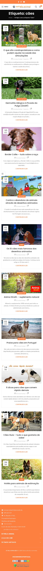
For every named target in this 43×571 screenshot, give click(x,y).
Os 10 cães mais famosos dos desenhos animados (21, 250)
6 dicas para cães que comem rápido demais (21, 389)
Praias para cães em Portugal (21, 342)
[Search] (36, 7)
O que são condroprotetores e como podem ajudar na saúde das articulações (21, 53)
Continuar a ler (22, 70)
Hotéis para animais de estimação (21, 483)
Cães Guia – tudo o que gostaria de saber (21, 436)
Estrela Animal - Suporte (20, 59)
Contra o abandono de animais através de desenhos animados (22, 201)
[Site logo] (21, 6)
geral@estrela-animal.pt (11, 529)
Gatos (23, 46)
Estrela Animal (20, 158)
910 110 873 (8, 524)
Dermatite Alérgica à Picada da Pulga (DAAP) (21, 104)
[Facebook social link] (18, 1)
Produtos (21, 293)
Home (10, 17)
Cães (19, 46)
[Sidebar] (2, 173)
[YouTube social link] (24, 1)
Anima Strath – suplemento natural (21, 297)
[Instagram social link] (21, 1)
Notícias (21, 196)
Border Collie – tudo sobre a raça (21, 154)
